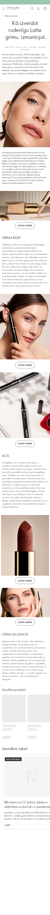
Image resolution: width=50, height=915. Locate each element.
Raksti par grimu (11, 16)
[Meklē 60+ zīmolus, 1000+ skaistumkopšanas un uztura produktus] (32, 8)
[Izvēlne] (3, 8)
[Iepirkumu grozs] (45, 8)
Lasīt (7, 825)
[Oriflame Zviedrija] (13, 8)
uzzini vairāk (25, 225)
